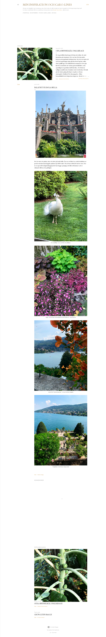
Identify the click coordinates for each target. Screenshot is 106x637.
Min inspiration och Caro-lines (47, 4)
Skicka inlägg (40, 474)
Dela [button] (57, 78)
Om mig (54, 13)
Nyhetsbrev (34, 13)
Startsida (26, 13)
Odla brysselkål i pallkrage (70, 51)
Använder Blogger (54, 627)
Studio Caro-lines (57, 10)
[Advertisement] (53, 30)
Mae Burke (56, 630)
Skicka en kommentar (64, 78)
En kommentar (40, 617)
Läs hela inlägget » (83, 78)
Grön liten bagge (43, 614)
